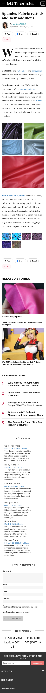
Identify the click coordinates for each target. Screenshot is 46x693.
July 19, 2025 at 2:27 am (14, 486)
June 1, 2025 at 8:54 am (13, 505)
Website (6, 598)
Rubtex (39, 100)
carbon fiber (22, 70)
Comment (7, 571)
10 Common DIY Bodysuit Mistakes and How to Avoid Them (25, 413)
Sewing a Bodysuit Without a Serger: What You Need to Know (25, 403)
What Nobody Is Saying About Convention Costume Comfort (23, 384)
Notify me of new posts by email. (16, 612)
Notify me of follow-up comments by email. (21, 607)
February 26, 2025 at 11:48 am (16, 543)
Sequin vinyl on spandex (13, 195)
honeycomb (37, 70)
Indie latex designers (32, 639)
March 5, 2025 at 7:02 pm (14, 524)
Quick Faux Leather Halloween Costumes (24, 394)
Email (5, 591)
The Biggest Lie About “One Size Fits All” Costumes (25, 423)
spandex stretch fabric (25, 88)
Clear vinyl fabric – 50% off (13, 641)
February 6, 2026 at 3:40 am (15, 448)
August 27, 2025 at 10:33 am (15, 467)
